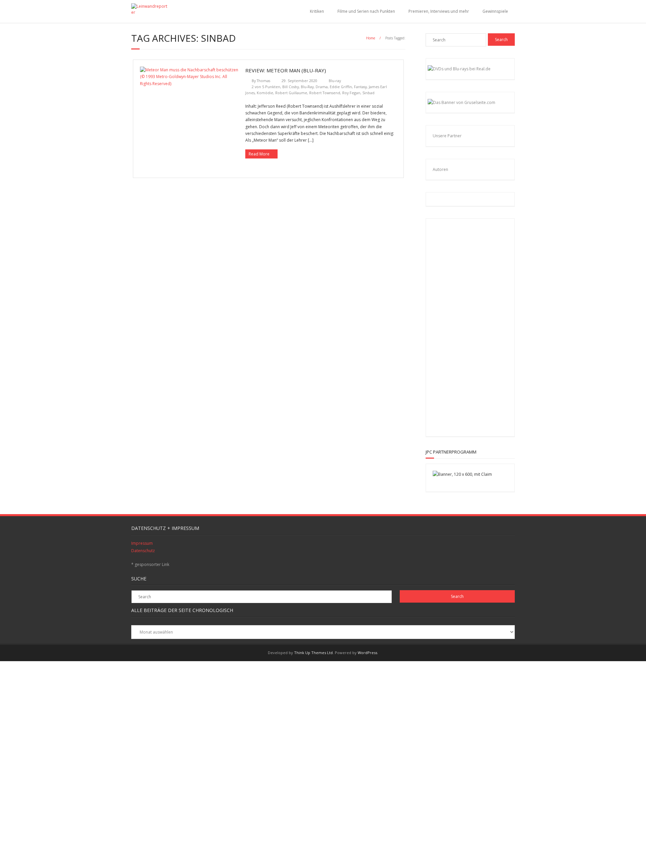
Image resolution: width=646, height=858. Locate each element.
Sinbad (368, 92)
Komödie (265, 92)
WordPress (367, 652)
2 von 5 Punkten (266, 86)
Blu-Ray (307, 86)
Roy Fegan (351, 92)
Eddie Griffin (341, 86)
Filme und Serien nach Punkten (366, 11)
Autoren (440, 169)
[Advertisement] (476, 326)
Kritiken (317, 11)
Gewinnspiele (495, 11)
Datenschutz (143, 550)
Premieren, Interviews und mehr (438, 11)
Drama (322, 86)
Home (370, 38)
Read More (259, 154)
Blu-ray (335, 80)
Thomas (263, 80)
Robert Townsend (324, 92)
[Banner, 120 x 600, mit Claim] (462, 474)
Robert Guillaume (291, 92)
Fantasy (360, 86)
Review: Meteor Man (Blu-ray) (285, 70)
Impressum (142, 543)
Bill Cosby (290, 86)
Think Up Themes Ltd (313, 652)
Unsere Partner (447, 136)
